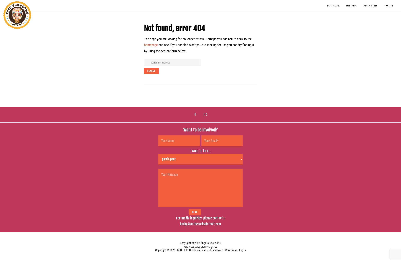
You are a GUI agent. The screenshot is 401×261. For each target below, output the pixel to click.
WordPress (231, 250)
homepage (151, 45)
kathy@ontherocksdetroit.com (200, 224)
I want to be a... (200, 151)
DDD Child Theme (186, 250)
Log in (242, 250)
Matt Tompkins (209, 247)
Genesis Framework (211, 250)
